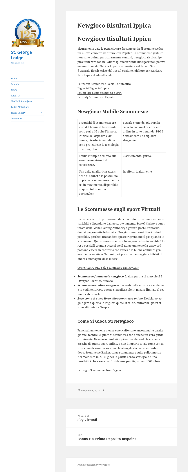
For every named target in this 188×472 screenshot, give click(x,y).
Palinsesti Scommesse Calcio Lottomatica (104, 84)
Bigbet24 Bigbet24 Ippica (93, 88)
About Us (15, 95)
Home (14, 78)
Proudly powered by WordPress (93, 464)
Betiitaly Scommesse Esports (96, 97)
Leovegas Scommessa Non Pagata (99, 370)
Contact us (16, 118)
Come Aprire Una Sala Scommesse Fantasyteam (108, 267)
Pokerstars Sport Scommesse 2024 (99, 92)
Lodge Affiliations (20, 107)
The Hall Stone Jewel (21, 101)
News (14, 89)
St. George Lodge (21, 54)
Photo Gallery (18, 112)
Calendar (16, 84)
